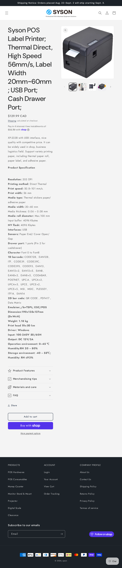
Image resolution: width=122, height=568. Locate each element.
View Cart (49, 486)
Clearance (13, 515)
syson (65, 560)
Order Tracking (52, 493)
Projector (12, 500)
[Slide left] (64, 86)
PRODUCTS (14, 465)
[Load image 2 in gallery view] (82, 87)
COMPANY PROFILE (90, 465)
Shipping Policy (88, 486)
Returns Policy (87, 493)
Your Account (51, 479)
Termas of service (89, 508)
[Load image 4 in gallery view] (102, 87)
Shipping (12, 120)
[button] (6, 13)
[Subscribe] (61, 534)
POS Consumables (17, 479)
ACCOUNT (49, 465)
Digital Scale (14, 508)
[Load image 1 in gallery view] (73, 87)
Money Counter (16, 486)
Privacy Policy (87, 500)
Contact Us (85, 479)
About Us (84, 472)
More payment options (31, 433)
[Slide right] (110, 86)
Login (47, 472)
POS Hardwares (16, 472)
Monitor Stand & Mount (20, 493)
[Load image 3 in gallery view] (92, 87)
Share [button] (14, 405)
